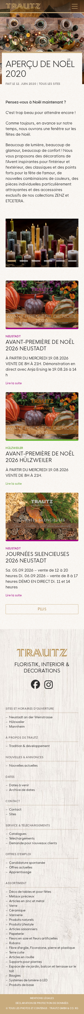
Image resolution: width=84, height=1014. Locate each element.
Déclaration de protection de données (42, 1003)
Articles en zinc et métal (26, 901)
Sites (12, 814)
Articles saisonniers (23, 929)
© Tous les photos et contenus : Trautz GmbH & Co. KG (42, 1008)
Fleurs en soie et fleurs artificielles (33, 938)
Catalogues (17, 834)
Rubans (14, 943)
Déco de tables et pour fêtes (30, 891)
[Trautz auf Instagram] (48, 689)
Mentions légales (42, 998)
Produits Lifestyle (21, 924)
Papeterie (16, 934)
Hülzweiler (16, 722)
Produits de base (21, 985)
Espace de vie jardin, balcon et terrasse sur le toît (42, 968)
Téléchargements (22, 838)
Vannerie (16, 915)
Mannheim (17, 726)
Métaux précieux (21, 896)
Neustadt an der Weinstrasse (30, 717)
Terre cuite (16, 952)
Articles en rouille (21, 957)
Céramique (17, 910)
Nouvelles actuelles (23, 765)
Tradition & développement (29, 746)
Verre (13, 905)
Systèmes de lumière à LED (28, 980)
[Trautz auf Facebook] (35, 689)
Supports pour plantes (25, 962)
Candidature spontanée (27, 863)
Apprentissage (20, 872)
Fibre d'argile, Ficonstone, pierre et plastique (42, 948)
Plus (42, 609)
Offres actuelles (20, 867)
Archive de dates (22, 790)
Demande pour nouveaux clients (33, 843)
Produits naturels (21, 919)
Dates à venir (19, 785)
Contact (15, 809)
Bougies (15, 975)
